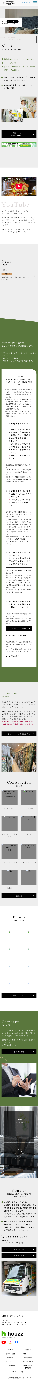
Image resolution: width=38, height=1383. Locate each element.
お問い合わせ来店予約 (27, 1367)
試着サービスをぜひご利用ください (19, 134)
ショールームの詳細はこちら (19, 734)
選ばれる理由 (10, 1354)
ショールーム (10, 1362)
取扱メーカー (27, 1354)
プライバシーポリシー (19, 1372)
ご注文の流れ (27, 1358)
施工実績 (19, 896)
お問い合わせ (19, 1249)
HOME (10, 1350)
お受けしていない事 (19, 628)
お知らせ (28, 1350)
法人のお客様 (19, 1052)
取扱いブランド (19, 995)
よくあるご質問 (28, 1362)
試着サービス (19, 1255)
